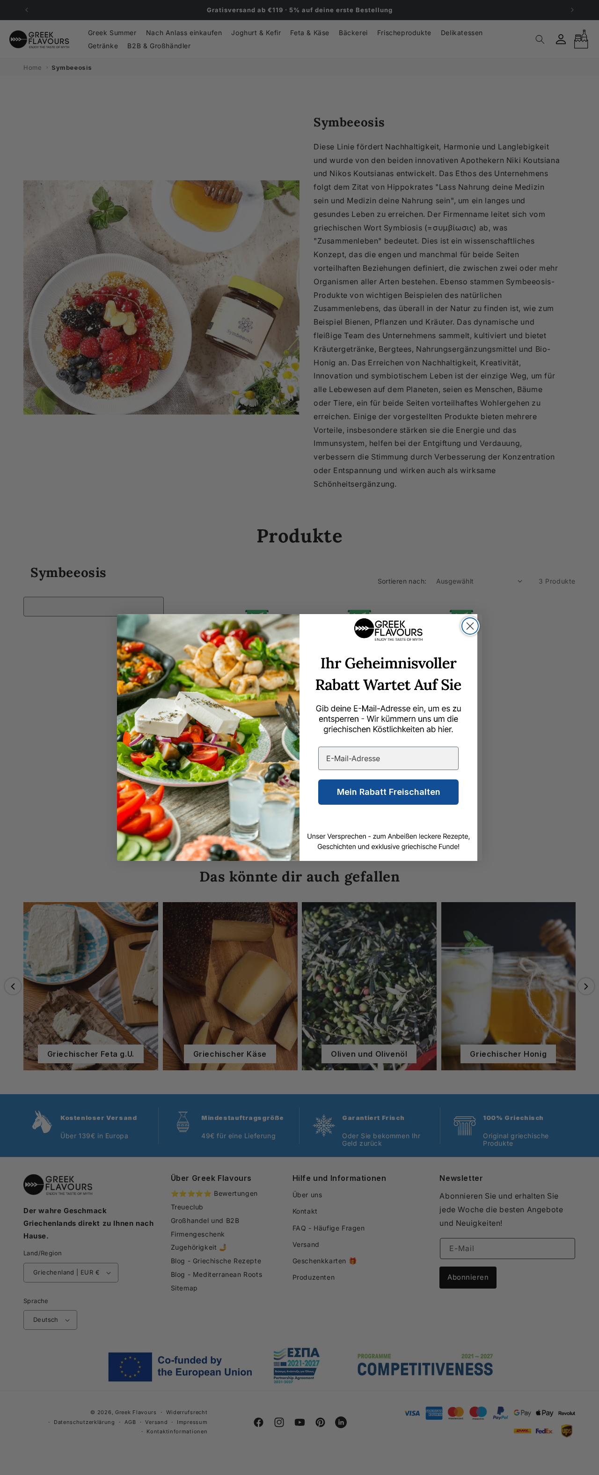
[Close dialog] (470, 626)
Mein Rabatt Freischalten (388, 792)
